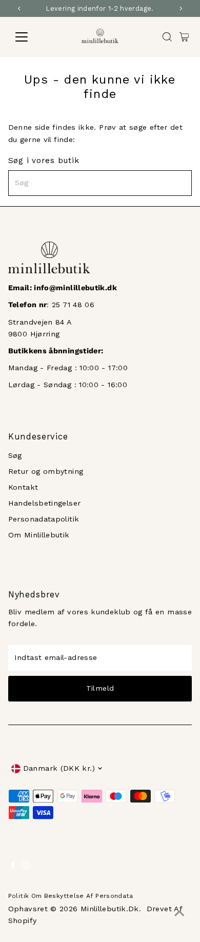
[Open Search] (167, 37)
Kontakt (23, 487)
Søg (15, 455)
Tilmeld (100, 688)
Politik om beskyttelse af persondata (70, 895)
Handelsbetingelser (44, 503)
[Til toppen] (179, 914)
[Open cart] (184, 37)
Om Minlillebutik (39, 535)
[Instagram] (26, 866)
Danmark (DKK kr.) (59, 768)
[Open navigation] (30, 37)
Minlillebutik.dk (110, 909)
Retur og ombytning (46, 471)
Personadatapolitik (43, 519)
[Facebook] (12, 866)
